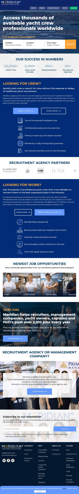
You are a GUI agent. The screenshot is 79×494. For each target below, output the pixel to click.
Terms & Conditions (70, 481)
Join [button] (64, 8)
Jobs (68, 450)
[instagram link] (12, 460)
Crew (26, 454)
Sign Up (65, 429)
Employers (28, 450)
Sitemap (69, 475)
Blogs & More (43, 456)
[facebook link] (8, 460)
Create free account (48, 212)
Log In (73, 8)
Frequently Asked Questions (42, 467)
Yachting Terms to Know (41, 476)
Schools (41, 461)
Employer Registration (70, 459)
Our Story (55, 450)
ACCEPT (40, 491)
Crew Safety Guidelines (42, 451)
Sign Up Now (24, 111)
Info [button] (33, 8)
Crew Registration (70, 466)
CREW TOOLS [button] (53, 8)
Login (68, 471)
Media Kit (41, 482)
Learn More (52, 111)
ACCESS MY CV (71, 454)
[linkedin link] (4, 460)
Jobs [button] (41, 8)
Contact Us (56, 454)
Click (64, 488)
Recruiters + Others (28, 459)
